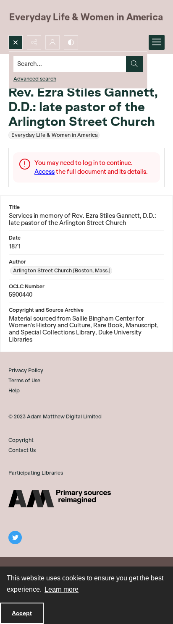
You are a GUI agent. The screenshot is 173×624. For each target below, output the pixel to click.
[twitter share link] (15, 537)
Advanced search (34, 79)
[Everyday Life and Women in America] (86, 17)
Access (44, 171)
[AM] (59, 498)
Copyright (21, 440)
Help (14, 390)
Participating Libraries (35, 473)
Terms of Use (24, 380)
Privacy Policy (25, 370)
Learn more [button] (62, 589)
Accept (22, 613)
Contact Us (22, 450)
